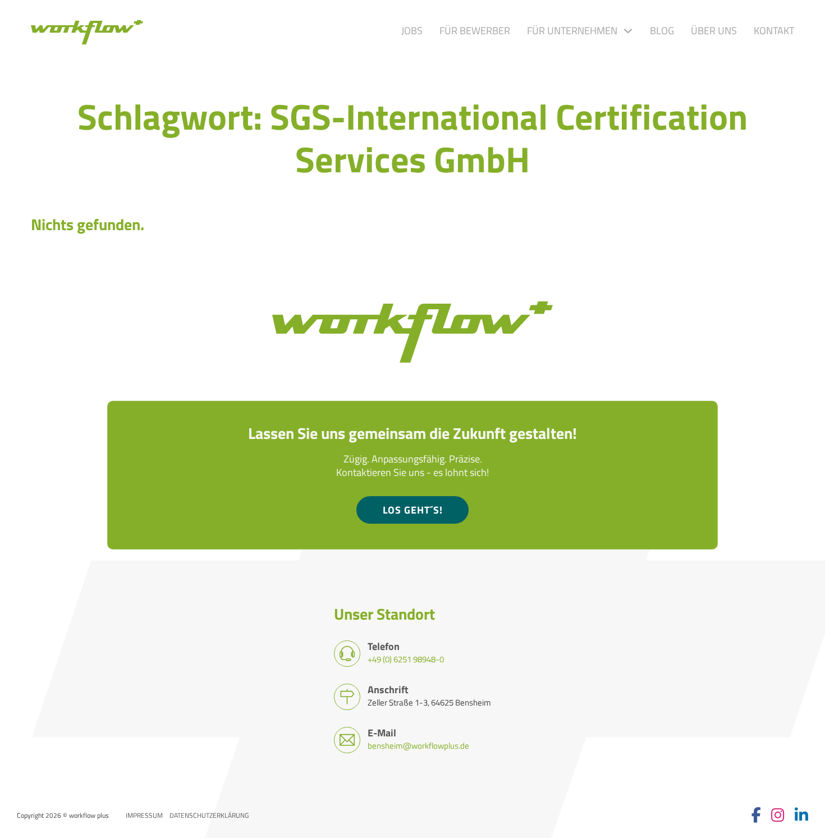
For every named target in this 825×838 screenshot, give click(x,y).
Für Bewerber (474, 31)
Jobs (412, 31)
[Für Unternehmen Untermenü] (628, 31)
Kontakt (774, 31)
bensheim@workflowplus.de (418, 745)
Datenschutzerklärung (209, 815)
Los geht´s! (413, 510)
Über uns (714, 31)
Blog (662, 31)
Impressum (144, 815)
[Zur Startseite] (87, 31)
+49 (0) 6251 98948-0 (406, 659)
